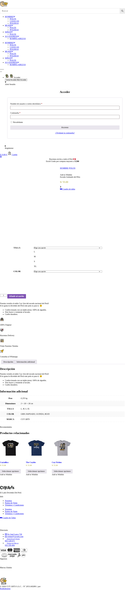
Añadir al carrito (16, 296)
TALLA (17, 248)
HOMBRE (9, 17)
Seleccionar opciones (10, 471)
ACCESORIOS (11, 36)
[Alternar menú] (1, 71)
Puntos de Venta (11, 503)
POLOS (13, 19)
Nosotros (8, 501)
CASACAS (14, 21)
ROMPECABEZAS (18, 39)
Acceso (64, 127)
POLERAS (14, 23)
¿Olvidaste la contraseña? (65, 133)
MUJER (8, 25)
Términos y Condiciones (14, 505)
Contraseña (15, 113)
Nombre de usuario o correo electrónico (26, 104)
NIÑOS (8, 32)
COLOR (17, 271)
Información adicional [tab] (26, 362)
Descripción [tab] (8, 362)
